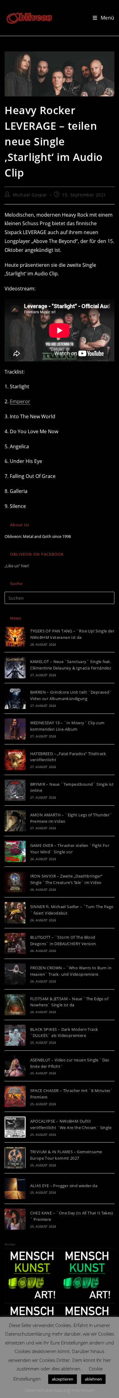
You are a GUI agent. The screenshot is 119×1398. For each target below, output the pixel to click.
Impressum (83, 1390)
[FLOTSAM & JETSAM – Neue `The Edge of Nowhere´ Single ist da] (15, 1004)
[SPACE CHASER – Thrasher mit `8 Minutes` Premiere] (15, 1096)
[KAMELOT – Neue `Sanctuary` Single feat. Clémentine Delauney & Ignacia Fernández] (15, 667)
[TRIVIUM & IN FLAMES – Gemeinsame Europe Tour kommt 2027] (15, 1157)
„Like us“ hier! (17, 566)
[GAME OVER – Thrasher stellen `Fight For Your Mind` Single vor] (15, 851)
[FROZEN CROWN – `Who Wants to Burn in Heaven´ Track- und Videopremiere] (15, 974)
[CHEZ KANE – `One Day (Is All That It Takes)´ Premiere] (15, 1219)
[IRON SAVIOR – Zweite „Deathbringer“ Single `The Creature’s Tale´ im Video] (15, 882)
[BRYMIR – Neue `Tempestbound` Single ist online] (15, 790)
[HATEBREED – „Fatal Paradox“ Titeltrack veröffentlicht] (15, 759)
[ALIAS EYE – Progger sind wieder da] (15, 1188)
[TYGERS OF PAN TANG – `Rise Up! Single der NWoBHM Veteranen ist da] (15, 636)
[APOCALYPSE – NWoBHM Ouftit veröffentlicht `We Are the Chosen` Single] (15, 1127)
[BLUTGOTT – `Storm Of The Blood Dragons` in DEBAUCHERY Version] (15, 943)
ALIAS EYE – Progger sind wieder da (64, 1185)
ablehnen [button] (93, 1379)
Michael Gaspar (30, 195)
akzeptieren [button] (62, 1379)
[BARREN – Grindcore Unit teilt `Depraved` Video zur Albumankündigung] (15, 698)
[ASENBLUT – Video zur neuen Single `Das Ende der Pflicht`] (15, 1065)
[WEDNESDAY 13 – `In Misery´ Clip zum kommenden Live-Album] (15, 729)
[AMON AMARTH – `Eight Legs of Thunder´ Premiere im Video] (15, 820)
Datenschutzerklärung (47, 1390)
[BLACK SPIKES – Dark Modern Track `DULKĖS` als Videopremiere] (15, 1035)
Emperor (20, 401)
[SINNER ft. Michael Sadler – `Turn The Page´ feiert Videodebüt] (15, 912)
